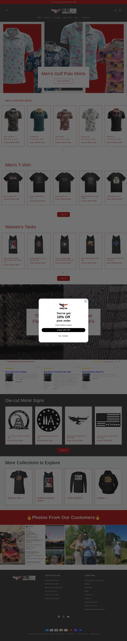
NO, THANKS (63, 336)
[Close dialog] (85, 301)
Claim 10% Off (63, 330)
